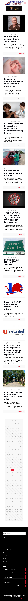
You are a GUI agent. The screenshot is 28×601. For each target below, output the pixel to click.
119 (18, 470)
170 (10, 493)
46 (15, 438)
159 (12, 488)
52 (15, 441)
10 (15, 423)
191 (18, 501)
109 (7, 467)
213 (12, 511)
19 (7, 428)
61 (7, 446)
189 (12, 501)
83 (18, 454)
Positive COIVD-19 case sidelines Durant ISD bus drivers (12, 305)
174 (21, 493)
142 (15, 480)
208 (15, 509)
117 (12, 470)
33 (12, 433)
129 (12, 475)
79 (7, 454)
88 (15, 457)
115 (7, 470)
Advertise (5, 546)
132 (21, 475)
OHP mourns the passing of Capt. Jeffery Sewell (11, 39)
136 (15, 478)
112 (15, 467)
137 (18, 478)
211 (7, 511)
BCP (7, 34)
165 (12, 491)
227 (18, 517)
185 (18, 498)
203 (18, 506)
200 (10, 506)
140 (10, 480)
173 (18, 493)
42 (20, 436)
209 (18, 509)
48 (20, 438)
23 (18, 428)
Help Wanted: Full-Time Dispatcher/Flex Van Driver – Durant (13, 581)
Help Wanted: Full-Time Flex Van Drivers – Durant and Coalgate (13, 577)
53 (18, 441)
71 (18, 449)
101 (18, 462)
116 (10, 470)
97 (7, 462)
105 (12, 465)
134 (10, 478)
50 (9, 441)
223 (7, 517)
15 (12, 425)
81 (12, 454)
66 (20, 446)
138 (21, 478)
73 (7, 451)
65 (18, 446)
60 (20, 444)
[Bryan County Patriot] (14, 3)
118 (15, 470)
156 (21, 485)
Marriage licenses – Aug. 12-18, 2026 (12, 572)
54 (20, 441)
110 (10, 467)
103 (7, 465)
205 (7, 509)
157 (7, 488)
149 (18, 483)
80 (9, 454)
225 (12, 517)
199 (7, 506)
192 (21, 501)
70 (15, 449)
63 (12, 446)
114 (21, 467)
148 (15, 483)
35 (18, 433)
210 (21, 509)
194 (10, 504)
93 (12, 459)
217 (7, 514)
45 (12, 438)
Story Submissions (7, 561)
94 (15, 459)
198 (21, 504)
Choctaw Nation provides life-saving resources (13, 172)
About (4, 544)
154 (15, 485)
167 (18, 491)
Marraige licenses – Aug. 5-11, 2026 (11, 585)
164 (10, 491)
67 (7, 449)
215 (18, 511)
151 (7, 485)
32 (9, 433)
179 (18, 496)
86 (9, 457)
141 (12, 480)
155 (18, 485)
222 (21, 514)
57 (12, 444)
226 (15, 517)
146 (10, 483)
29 (18, 431)
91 (7, 459)
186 (21, 498)
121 (7, 472)
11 (18, 423)
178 (15, 496)
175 (7, 496)
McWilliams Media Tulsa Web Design (14, 598)
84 (20, 454)
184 (15, 498)
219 (12, 514)
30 (20, 431)
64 (15, 446)
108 (21, 465)
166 (15, 491)
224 (10, 517)
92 (9, 459)
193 (7, 504)
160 (15, 488)
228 (21, 517)
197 (18, 504)
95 (18, 459)
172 (15, 493)
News (4, 552)
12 (20, 423)
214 (15, 511)
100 (15, 462)
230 (12, 519)
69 (12, 449)
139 (7, 480)
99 (12, 462)
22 (15, 428)
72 (20, 449)
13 (7, 425)
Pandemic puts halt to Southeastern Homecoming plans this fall (13, 395)
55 (7, 444)
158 (10, 488)
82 (15, 454)
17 (18, 425)
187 (7, 501)
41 (18, 436)
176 (10, 496)
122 (10, 472)
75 (12, 451)
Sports (4, 558)
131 (18, 475)
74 (9, 451)
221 (18, 514)
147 (12, 483)
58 (15, 444)
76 (15, 451)
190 (15, 501)
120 (21, 470)
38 (9, 436)
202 (15, 506)
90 (20, 457)
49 (7, 441)
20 (9, 428)
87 (12, 457)
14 (9, 425)
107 (18, 465)
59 (18, 444)
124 (15, 472)
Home (4, 541)
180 (21, 496)
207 (12, 509)
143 (18, 480)
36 (20, 433)
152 (10, 485)
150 (21, 483)
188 (10, 501)
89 (18, 457)
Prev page (14, 416)
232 (18, 519)
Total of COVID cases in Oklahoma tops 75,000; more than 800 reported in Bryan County (14, 217)
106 (15, 465)
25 (7, 431)
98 (9, 462)
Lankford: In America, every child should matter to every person (13, 82)
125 (18, 472)
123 (12, 472)
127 (7, 475)
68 (9, 449)
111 (12, 467)
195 (12, 504)
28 (15, 431)
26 (9, 431)
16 (15, 425)
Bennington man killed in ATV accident (12, 262)
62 (9, 446)
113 (18, 467)
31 (7, 433)
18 (20, 425)
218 (10, 514)
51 (12, 441)
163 (7, 491)
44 (9, 438)
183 (12, 498)
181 (7, 498)
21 (12, 428)
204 (21, 506)
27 (12, 431)
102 (21, 462)
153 (12, 485)
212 (10, 511)
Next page (13, 522)
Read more (21, 53)
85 (7, 457)
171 (12, 493)
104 (10, 465)
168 (21, 491)
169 (7, 493)
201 (12, 506)
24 (20, 428)
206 (10, 509)
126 (21, 472)
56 (9, 444)
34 (15, 433)
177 (12, 496)
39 (12, 436)
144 (21, 480)
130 (15, 475)
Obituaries (5, 555)
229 (10, 519)
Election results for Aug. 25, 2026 (11, 569)
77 (18, 451)
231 (15, 519)
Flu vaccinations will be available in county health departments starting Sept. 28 (13, 128)
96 (20, 459)
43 (7, 438)
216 (21, 511)
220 (15, 514)
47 (18, 438)
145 (7, 483)
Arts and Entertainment (8, 549)
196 (15, 504)
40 (15, 436)
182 (10, 498)
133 (7, 478)
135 (12, 478)
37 (7, 436)
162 (21, 488)
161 (18, 488)
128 (10, 475)
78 (20, 451)
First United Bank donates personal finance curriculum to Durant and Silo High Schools (12, 350)
